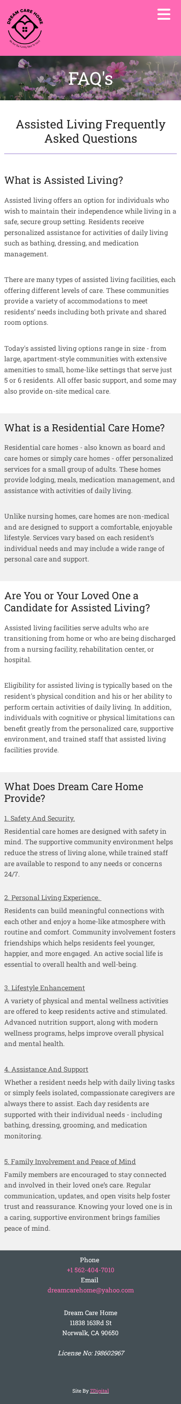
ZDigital (99, 1390)
